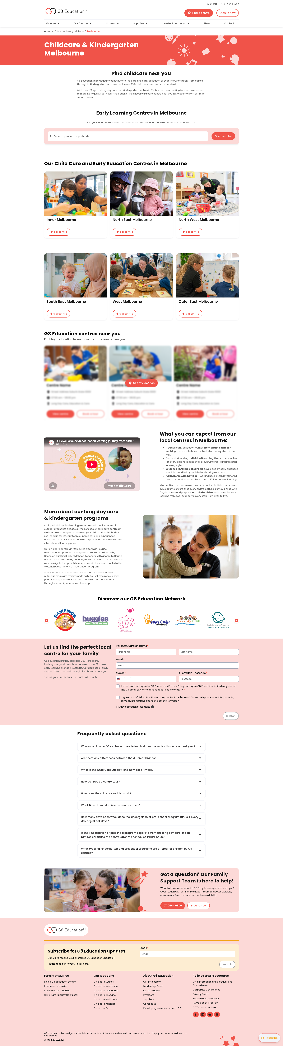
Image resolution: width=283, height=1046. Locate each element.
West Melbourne (127, 302)
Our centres (64, 31)
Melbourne (93, 31)
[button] (46, 620)
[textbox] (129, 136)
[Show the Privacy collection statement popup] (152, 707)
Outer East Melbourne (198, 302)
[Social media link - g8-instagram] (217, 1014)
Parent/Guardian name (132, 646)
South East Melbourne (66, 302)
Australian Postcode (193, 673)
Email (120, 659)
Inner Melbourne (61, 220)
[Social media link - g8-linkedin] (203, 1014)
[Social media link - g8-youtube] (210, 1014)
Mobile (121, 673)
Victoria (79, 31)
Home (50, 31)
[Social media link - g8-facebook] (196, 1014)
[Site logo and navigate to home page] (90, 11)
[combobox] (128, 136)
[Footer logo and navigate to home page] (66, 929)
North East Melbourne (132, 220)
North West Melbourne (199, 220)
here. (86, 963)
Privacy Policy (176, 686)
